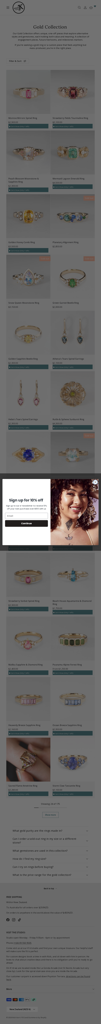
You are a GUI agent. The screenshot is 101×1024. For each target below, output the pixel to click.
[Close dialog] (95, 482)
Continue (26, 523)
